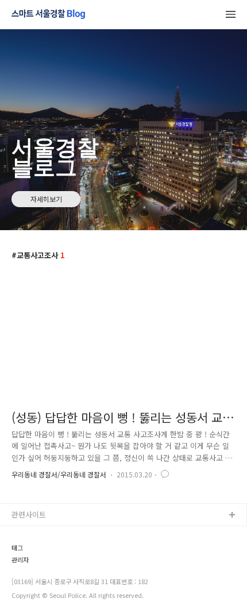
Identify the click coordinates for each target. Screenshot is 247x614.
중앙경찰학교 (32, 589)
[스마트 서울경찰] (48, 15)
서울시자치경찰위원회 (46, 533)
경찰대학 (26, 552)
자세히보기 (46, 199)
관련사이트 (28, 514)
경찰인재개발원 (36, 570)
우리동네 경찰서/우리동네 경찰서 (58, 474)
